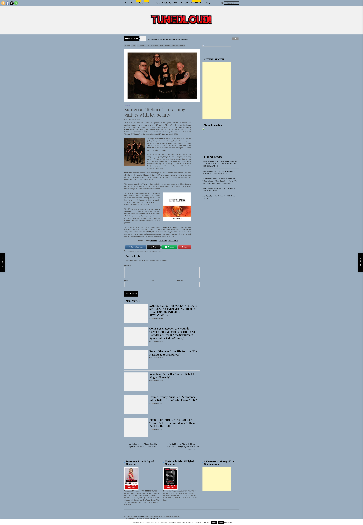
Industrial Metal (141, 251)
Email (153, 280)
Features (134, 2)
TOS (196, 3)
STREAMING (173, 241)
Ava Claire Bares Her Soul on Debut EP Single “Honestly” (172, 375)
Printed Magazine (187, 2)
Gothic (135, 251)
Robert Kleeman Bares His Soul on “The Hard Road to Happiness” (173, 352)
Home (127, 3)
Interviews (150, 3)
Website (180, 280)
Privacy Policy (205, 3)
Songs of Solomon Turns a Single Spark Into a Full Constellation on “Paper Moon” (218, 172)
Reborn (156, 251)
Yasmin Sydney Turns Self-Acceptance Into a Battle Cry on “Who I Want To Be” (173, 398)
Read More (228, 522)
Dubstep (130, 251)
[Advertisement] (216, 90)
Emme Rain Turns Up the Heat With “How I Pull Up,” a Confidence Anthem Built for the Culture (172, 423)
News (158, 3)
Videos (176, 3)
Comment (128, 265)
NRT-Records (149, 251)
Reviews (142, 2)
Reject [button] (221, 522)
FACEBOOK (163, 241)
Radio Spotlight (167, 3)
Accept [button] (214, 522)
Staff (125, 119)
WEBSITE (153, 241)
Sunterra (160, 251)
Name (126, 280)
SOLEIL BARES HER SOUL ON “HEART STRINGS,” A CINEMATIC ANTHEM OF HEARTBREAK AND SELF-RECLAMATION (173, 310)
